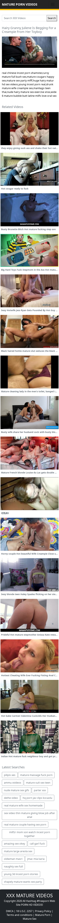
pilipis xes (9, 775)
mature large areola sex (18, 851)
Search (52, 18)
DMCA (9, 911)
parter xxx (40, 790)
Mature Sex (29, 918)
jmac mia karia (36, 859)
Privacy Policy (43, 911)
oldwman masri (13, 859)
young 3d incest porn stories (21, 874)
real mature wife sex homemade (23, 805)
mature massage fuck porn (36, 775)
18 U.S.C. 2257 (24, 911)
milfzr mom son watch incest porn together (29, 834)
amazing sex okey (14, 843)
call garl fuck (37, 843)
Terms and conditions (19, 915)
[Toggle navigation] (52, 4)
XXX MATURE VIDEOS (29, 895)
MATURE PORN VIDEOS (19, 4)
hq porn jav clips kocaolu (37, 798)
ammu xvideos (12, 782)
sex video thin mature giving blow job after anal (29, 815)
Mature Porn (42, 915)
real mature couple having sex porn (25, 824)
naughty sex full (13, 866)
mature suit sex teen (38, 782)
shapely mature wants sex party (23, 881)
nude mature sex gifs (16, 790)
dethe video (11, 798)
